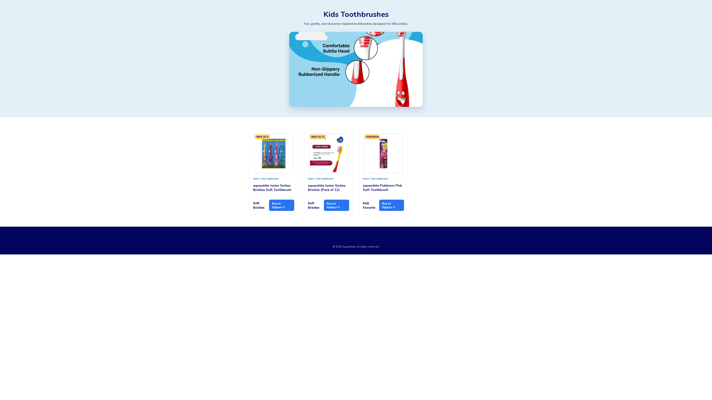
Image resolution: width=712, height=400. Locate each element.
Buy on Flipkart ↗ (278, 205)
